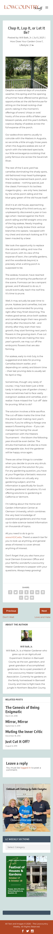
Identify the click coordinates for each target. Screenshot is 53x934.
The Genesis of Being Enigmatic (22, 709)
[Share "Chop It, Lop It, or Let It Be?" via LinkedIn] (37, 592)
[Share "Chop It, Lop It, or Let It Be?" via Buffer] (43, 592)
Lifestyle (23, 45)
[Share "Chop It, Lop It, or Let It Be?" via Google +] (21, 592)
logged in (26, 767)
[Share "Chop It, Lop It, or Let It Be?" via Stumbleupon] (21, 597)
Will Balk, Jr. (25, 37)
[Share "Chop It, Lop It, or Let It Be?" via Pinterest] (32, 592)
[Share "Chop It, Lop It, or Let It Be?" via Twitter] (15, 592)
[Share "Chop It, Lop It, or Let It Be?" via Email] (26, 597)
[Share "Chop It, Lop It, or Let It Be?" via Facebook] (10, 592)
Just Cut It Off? (17, 741)
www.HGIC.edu (13, 537)
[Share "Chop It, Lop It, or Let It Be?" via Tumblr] (26, 592)
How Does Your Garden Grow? (26, 41)
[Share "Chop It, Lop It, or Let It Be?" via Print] (32, 597)
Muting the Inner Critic (24, 731)
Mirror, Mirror (16, 721)
